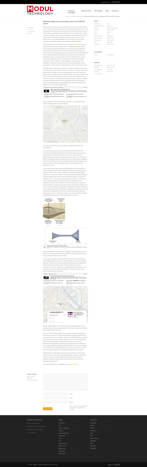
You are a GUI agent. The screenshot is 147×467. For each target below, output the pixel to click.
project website (74, 364)
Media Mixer (110, 36)
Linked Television (98, 36)
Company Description (99, 26)
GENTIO (96, 30)
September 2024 (98, 65)
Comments (30, 29)
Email (71, 398)
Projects (96, 55)
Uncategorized (80, 16)
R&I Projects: (110, 40)
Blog (108, 24)
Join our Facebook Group (115, 2)
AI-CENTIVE (97, 24)
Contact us (109, 26)
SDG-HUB (109, 42)
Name (71, 394)
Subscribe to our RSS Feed (117, 2)
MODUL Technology (71, 16)
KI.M (108, 34)
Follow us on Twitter (113, 2)
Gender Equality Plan (112, 28)
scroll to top (110, 464)
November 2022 (98, 69)
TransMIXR (97, 44)
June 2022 (109, 69)
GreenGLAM (110, 30)
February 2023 (110, 67)
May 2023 (96, 67)
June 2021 (96, 71)
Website (71, 402)
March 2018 (110, 71)
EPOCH (96, 28)
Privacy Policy (97, 40)
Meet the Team (110, 38)
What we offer (110, 44)
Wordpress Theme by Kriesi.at (50, 464)
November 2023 (111, 65)
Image (108, 32)
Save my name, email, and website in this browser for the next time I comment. (78, 407)
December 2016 (98, 73)
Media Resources (98, 38)
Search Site (119, 2)
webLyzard (77, 44)
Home (95, 32)
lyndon (30, 33)
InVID (95, 34)
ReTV (95, 42)
